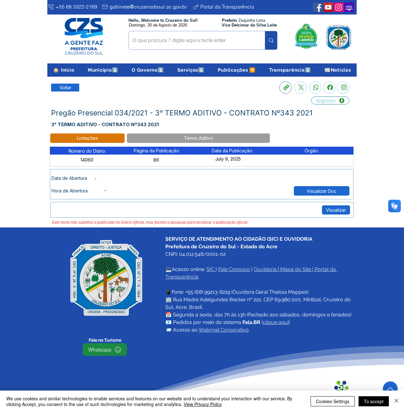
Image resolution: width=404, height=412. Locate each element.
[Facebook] (329, 87)
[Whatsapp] (315, 87)
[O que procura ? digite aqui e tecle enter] (271, 40)
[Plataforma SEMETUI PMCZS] (349, 7)
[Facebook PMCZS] (318, 7)
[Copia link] (285, 87)
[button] (103, 70)
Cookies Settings (332, 401)
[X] (300, 87)
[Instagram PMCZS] (338, 7)
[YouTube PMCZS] (328, 7)
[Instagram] (343, 87)
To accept (373, 401)
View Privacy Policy (203, 404)
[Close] (396, 401)
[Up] (390, 388)
